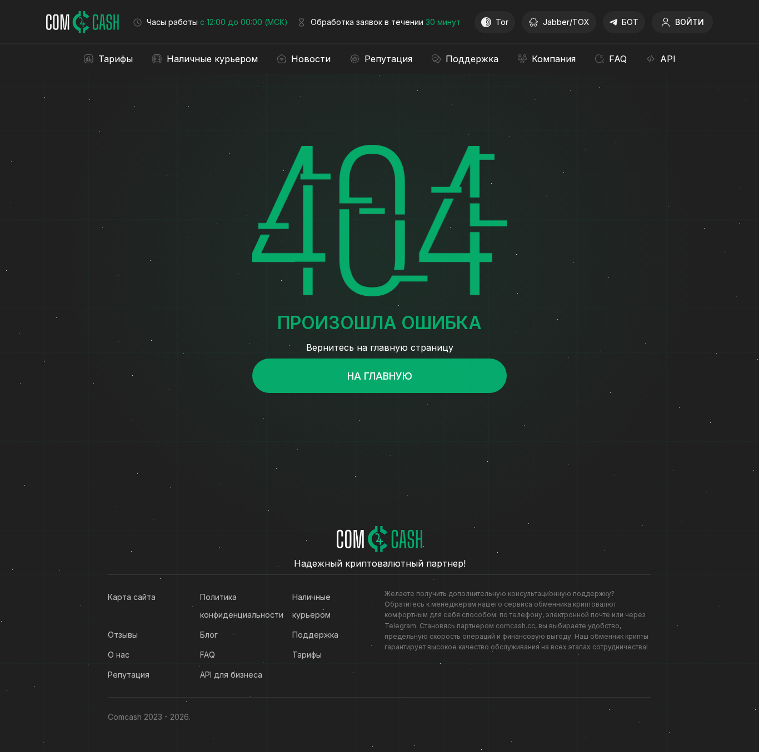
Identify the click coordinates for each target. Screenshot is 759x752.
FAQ (207, 654)
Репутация (128, 674)
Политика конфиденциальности (235, 605)
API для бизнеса (231, 674)
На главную (379, 376)
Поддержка (315, 634)
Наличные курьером (311, 605)
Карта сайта (132, 597)
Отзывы (123, 634)
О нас (118, 654)
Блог (209, 634)
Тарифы (307, 654)
